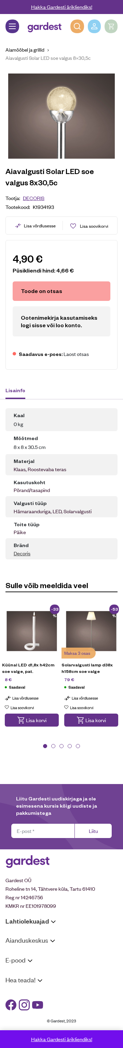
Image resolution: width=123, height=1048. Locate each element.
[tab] (18, 391)
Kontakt (14, 992)
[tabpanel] (32, 670)
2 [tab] (53, 746)
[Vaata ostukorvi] (111, 26)
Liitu (93, 830)
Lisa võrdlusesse (40, 225)
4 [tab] (70, 746)
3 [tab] (61, 746)
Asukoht (14, 953)
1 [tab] (45, 746)
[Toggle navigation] (12, 26)
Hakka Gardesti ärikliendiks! (61, 6)
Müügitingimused (24, 973)
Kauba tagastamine (26, 981)
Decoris (33, 197)
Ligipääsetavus (21, 1019)
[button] (32, 720)
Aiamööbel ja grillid (24, 49)
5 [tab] (78, 746)
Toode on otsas (41, 290)
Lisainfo (15, 390)
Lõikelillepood (20, 962)
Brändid (13, 1028)
